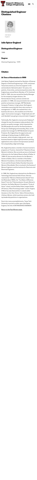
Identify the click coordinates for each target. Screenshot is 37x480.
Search (33, 3)
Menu (29, 3)
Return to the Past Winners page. (11, 209)
